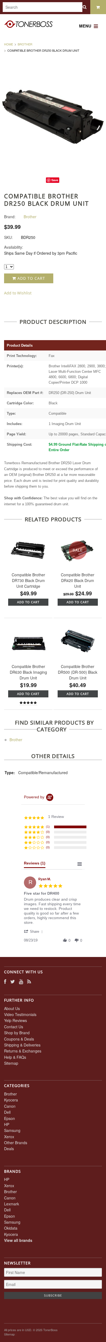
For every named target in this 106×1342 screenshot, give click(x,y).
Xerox (9, 1136)
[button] (34, 931)
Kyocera (11, 1100)
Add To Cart (28, 602)
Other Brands (15, 1142)
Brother (25, 44)
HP (6, 1124)
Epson (9, 1118)
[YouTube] (21, 981)
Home (8, 44)
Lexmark (11, 1203)
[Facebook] (5, 981)
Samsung (12, 1130)
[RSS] (29, 981)
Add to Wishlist (18, 293)
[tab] (34, 864)
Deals (9, 1148)
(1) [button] (48, 826)
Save (54, 180)
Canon (9, 1106)
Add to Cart (30, 278)
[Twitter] (12, 981)
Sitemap (11, 1063)
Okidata (10, 1228)
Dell (7, 1112)
